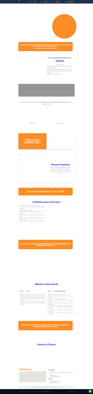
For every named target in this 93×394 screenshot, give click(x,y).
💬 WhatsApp (71, 1)
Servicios (30, 1)
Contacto (66, 1)
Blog (54, 1)
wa (73, 391)
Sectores (41, 1)
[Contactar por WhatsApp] (90, 391)
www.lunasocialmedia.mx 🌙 (45, 391)
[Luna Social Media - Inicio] (24, 2)
